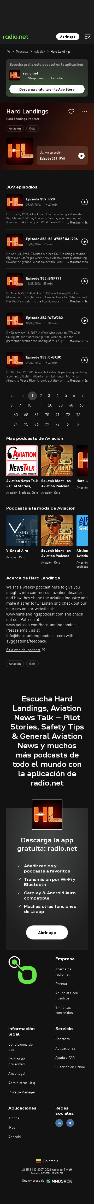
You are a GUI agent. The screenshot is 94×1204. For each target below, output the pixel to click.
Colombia (50, 1161)
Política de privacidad (16, 1061)
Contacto (62, 1039)
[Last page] (78, 425)
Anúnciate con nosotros (66, 995)
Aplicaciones (65, 1048)
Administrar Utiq (21, 1083)
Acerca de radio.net (63, 972)
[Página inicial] (8, 51)
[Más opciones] (85, 112)
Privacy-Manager (22, 1092)
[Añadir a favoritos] (71, 111)
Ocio (32, 128)
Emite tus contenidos (64, 1010)
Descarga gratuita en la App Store (47, 89)
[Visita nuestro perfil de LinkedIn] (59, 1123)
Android (14, 1137)
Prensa (61, 984)
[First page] (12, 396)
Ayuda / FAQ (65, 1058)
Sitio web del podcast (23, 650)
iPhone (13, 1118)
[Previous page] (23, 396)
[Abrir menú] (88, 36)
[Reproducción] (81, 156)
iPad (11, 1127)
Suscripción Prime (70, 1067)
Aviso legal (16, 1074)
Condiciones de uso (20, 1047)
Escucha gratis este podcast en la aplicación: (46, 64)
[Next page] (68, 425)
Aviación (15, 128)
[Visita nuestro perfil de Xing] (70, 1123)
